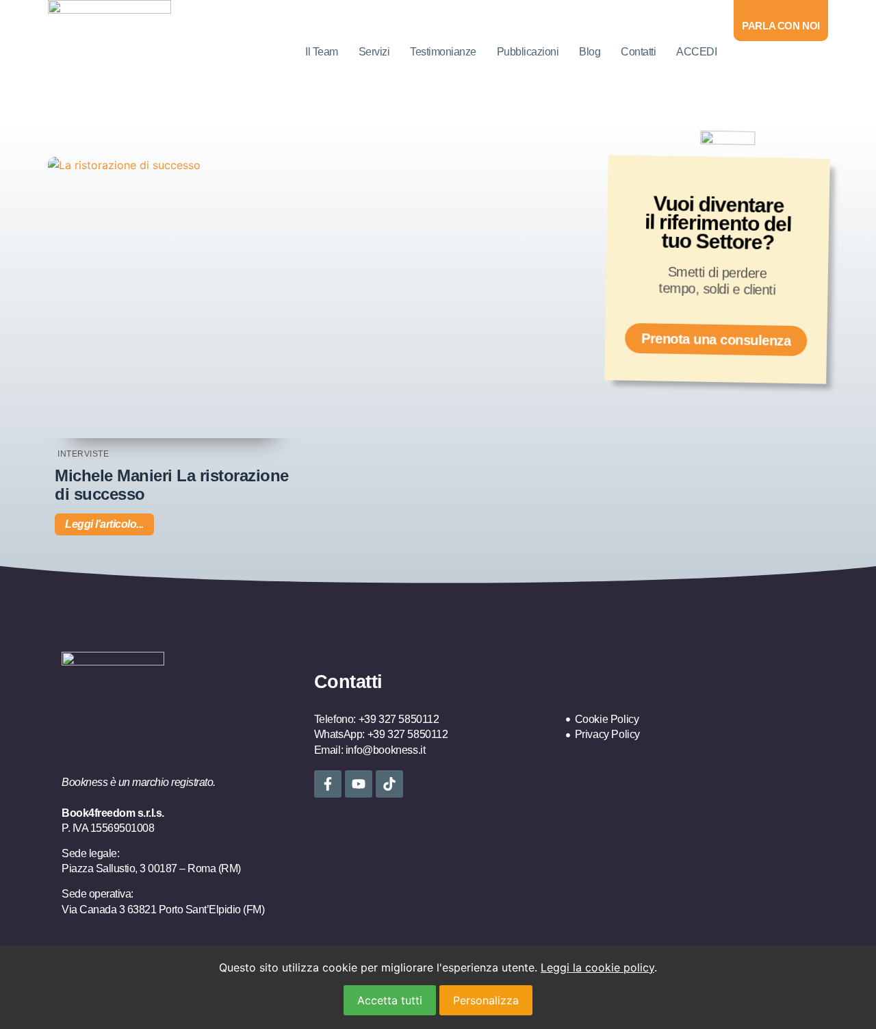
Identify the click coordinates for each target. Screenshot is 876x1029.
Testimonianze (443, 52)
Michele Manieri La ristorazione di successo (172, 484)
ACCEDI (696, 52)
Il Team (321, 52)
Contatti (638, 52)
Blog (589, 52)
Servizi (374, 52)
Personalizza (486, 1000)
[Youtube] (358, 784)
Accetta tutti (389, 1000)
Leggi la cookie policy (597, 967)
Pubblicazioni (528, 52)
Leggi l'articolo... (104, 524)
